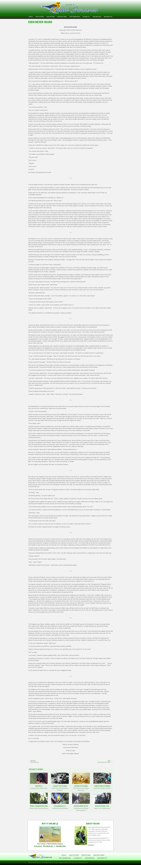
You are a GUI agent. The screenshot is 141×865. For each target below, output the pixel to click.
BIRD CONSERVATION (39, 806)
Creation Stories (62, 16)
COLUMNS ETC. (60, 806)
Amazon (38, 846)
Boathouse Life (108, 16)
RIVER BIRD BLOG (81, 806)
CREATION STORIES (102, 786)
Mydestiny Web (64, 862)
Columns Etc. (86, 16)
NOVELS (38, 786)
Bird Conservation (75, 16)
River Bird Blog (97, 16)
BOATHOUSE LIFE (102, 806)
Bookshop (48, 846)
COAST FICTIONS (60, 786)
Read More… (91, 845)
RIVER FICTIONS (81, 786)
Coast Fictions (40, 16)
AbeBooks (61, 846)
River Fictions (50, 16)
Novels (31, 16)
